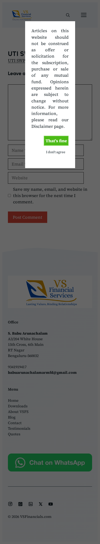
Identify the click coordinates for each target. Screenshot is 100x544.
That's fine (56, 141)
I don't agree (55, 152)
